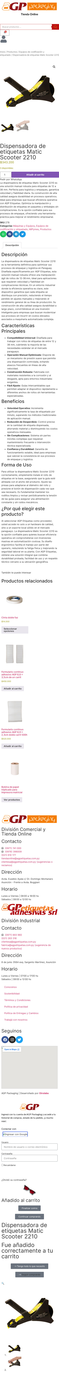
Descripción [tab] (12, 245)
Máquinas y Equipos (24, 225)
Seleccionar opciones (10, 629)
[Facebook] (5, 1039)
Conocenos (10, 987)
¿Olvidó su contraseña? (14, 1179)
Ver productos (12, 799)
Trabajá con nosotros (15, 1019)
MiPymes (34, 229)
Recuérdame (9, 1165)
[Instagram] (12, 1039)
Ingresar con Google (16, 1134)
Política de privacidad (16, 1006)
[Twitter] (19, 1039)
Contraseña (6, 1154)
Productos (12, 52)
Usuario (4, 1142)
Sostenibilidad (12, 993)
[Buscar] (55, 27)
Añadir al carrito (35, 174)
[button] (54, 66)
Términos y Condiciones (17, 1000)
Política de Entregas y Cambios (21, 1013)
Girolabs (44, 1093)
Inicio (2, 52)
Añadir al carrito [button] (13, 688)
